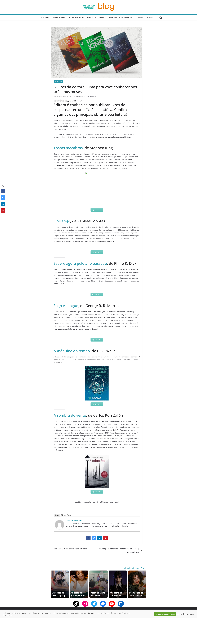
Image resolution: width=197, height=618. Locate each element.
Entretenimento (76, 17)
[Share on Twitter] (94, 539)
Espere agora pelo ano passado (80, 263)
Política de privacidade (185, 614)
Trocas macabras (68, 147)
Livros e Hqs (44, 17)
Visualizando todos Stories (135, 568)
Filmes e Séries (59, 17)
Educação (91, 17)
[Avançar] (145, 584)
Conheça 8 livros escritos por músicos (70, 549)
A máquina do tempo (72, 350)
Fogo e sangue (66, 305)
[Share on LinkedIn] (3, 206)
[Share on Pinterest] (105, 539)
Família (102, 17)
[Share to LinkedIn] (99, 539)
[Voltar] (52, 584)
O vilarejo (62, 221)
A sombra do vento (70, 415)
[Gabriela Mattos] (59, 521)
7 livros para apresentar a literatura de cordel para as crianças (119, 550)
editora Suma (91, 96)
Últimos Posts (66, 515)
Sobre (57, 515)
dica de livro (82, 96)
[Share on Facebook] (88, 539)
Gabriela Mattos (60, 96)
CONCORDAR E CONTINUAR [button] (165, 614)
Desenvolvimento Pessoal (120, 17)
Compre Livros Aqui (144, 17)
